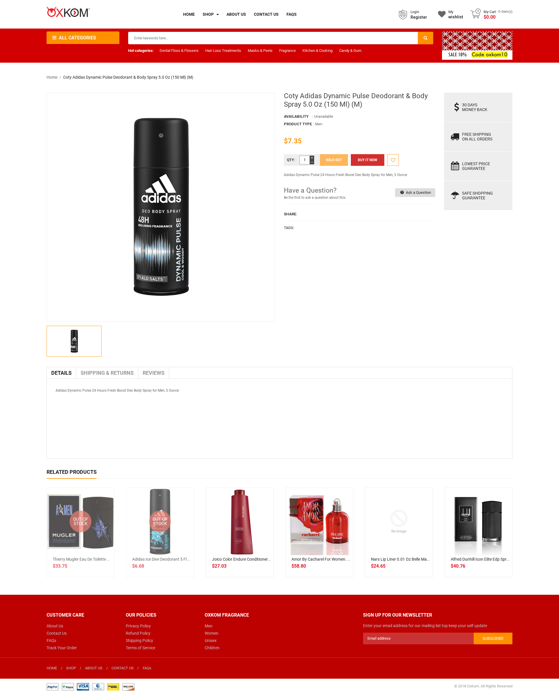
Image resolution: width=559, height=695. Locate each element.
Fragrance (287, 50)
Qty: (291, 160)
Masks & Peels (260, 50)
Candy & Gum (350, 50)
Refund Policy (138, 633)
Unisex (211, 640)
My (455, 14)
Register (419, 17)
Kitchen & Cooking (317, 50)
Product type (298, 124)
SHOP (71, 668)
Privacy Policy (138, 626)
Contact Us (57, 633)
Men (209, 626)
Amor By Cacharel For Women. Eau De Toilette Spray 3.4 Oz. (345, 559)
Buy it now (367, 160)
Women (211, 633)
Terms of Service (140, 647)
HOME (52, 668)
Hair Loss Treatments (223, 50)
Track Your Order (62, 647)
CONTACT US (123, 668)
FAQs (51, 640)
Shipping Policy (139, 640)
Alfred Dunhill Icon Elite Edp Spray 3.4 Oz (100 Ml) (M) (499, 559)
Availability (296, 116)
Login (415, 12)
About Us (55, 626)
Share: (290, 214)
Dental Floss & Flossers (179, 50)
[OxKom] (91, 686)
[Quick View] (252, 540)
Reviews (153, 373)
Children (212, 647)
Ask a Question (418, 192)
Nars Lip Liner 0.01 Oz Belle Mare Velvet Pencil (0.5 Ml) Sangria (427, 559)
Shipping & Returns (107, 373)
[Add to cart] (239, 540)
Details (61, 373)
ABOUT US (93, 668)
